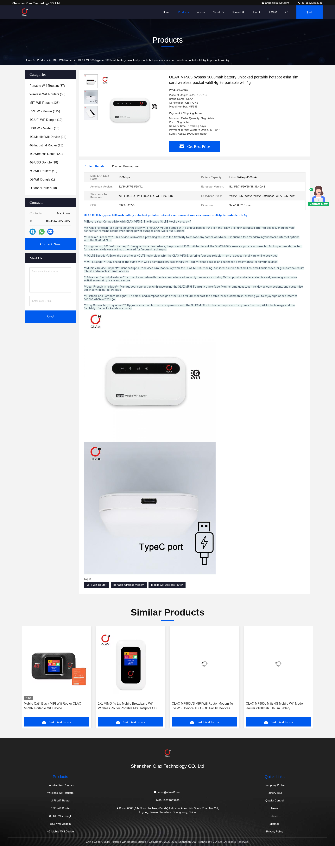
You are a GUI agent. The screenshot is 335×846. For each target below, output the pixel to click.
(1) (42, 179)
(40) (43, 171)
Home (166, 12)
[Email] (50, 231)
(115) (44, 111)
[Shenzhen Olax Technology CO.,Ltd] (24, 12)
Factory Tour (274, 792)
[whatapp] (42, 232)
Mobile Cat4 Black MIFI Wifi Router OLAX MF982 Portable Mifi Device (52, 706)
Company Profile (274, 785)
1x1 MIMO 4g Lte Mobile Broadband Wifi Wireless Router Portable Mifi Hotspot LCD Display (127, 706)
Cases (274, 816)
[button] (29, 673)
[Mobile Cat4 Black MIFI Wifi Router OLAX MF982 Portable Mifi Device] (56, 664)
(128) (44, 102)
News (274, 808)
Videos (201, 12)
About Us (218, 12)
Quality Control (274, 800)
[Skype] (32, 231)
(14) (47, 136)
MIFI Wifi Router (63, 60)
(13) (46, 145)
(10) (45, 119)
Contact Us (238, 12)
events (257, 12)
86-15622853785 (312, 2)
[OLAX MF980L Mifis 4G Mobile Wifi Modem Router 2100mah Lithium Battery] (278, 664)
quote (309, 12)
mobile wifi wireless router (167, 584)
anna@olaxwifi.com (277, 2)
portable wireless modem (128, 584)
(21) (46, 154)
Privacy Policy (274, 831)
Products (183, 12)
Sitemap (274, 823)
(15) (44, 128)
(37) (47, 85)
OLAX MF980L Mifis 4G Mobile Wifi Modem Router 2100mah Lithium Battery (275, 706)
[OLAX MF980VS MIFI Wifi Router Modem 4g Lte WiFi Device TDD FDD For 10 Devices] (204, 664)
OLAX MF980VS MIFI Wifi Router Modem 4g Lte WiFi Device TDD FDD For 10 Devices (202, 706)
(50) (47, 94)
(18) (43, 162)
